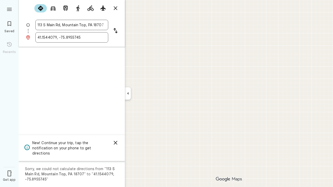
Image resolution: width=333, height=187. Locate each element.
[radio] (40, 8)
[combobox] (71, 25)
